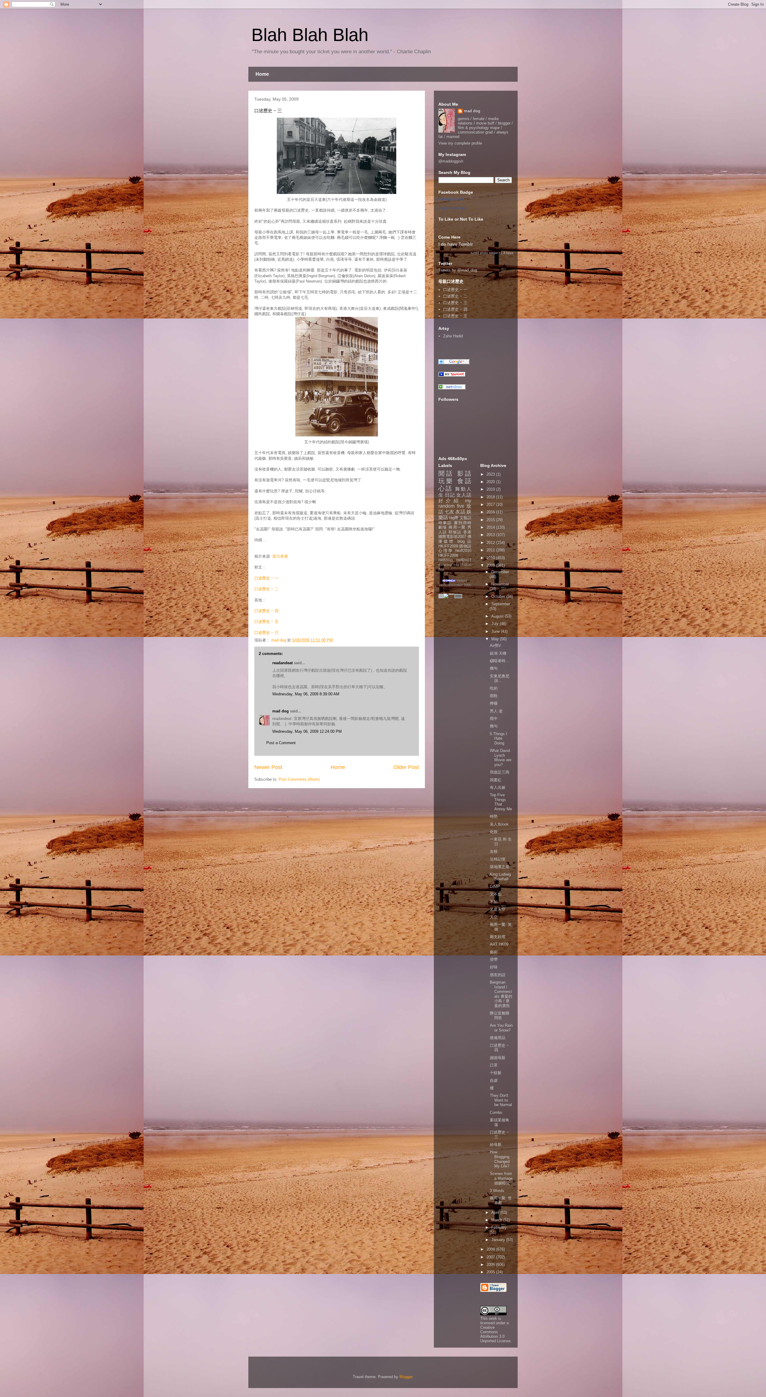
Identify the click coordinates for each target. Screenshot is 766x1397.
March (497, 1220)
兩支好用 (497, 937)
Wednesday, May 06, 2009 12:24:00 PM (307, 731)
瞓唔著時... (499, 661)
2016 (491, 512)
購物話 (465, 546)
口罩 (494, 1065)
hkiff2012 (463, 560)
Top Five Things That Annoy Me (501, 802)
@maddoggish (450, 161)
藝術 (494, 952)
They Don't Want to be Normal (501, 1100)
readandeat (282, 663)
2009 (491, 565)
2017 (491, 504)
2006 (491, 1264)
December (500, 572)
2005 (491, 1272)
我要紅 (495, 780)
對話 (441, 569)
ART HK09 (499, 944)
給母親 (495, 1144)
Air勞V (495, 645)
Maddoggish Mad (450, 199)
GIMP (495, 886)
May (495, 639)
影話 (464, 473)
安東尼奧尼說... (499, 678)
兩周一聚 (457, 527)
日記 (450, 494)
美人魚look (499, 824)
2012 (491, 542)
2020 (491, 482)
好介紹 (449, 500)
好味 (494, 967)
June (496, 631)
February (499, 1227)
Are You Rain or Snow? (501, 1027)
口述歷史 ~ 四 (266, 611)
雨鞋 (494, 696)
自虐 (494, 1080)
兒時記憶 (497, 859)
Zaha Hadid (453, 336)
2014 (491, 527)
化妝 (494, 831)
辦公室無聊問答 (499, 1015)
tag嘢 (453, 517)
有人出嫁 (497, 787)
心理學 (445, 550)
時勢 (494, 816)
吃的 (494, 688)
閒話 (446, 473)
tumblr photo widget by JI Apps (492, 252)
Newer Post (268, 767)
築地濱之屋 (499, 866)
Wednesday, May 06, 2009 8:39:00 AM (305, 694)
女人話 (463, 494)
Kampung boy (448, 564)
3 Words (497, 1190)
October (498, 596)
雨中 (494, 718)
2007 (491, 1257)
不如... (495, 902)
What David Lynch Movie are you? (500, 757)
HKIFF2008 (448, 555)
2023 (491, 474)
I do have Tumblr (455, 244)
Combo (496, 1112)
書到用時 (462, 523)
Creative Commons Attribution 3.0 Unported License (495, 1334)
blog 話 (464, 541)
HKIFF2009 (448, 546)
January (498, 1239)
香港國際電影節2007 (454, 534)
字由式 (465, 564)
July (495, 623)
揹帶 (494, 959)
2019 (491, 489)
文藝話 (465, 517)
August (498, 616)
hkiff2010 (463, 550)
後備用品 (497, 1037)
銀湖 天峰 (498, 653)
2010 (491, 558)
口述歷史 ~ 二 (266, 589)
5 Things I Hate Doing (498, 738)
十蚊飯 (495, 1072)
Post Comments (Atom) (299, 779)
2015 (491, 520)
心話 (445, 488)
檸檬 (494, 703)
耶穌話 (455, 532)
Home (262, 74)
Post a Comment (281, 743)
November (500, 584)
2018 (491, 497)
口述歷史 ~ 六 (267, 632)
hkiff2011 (445, 560)
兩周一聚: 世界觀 (501, 1200)
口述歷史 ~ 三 (455, 303)
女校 (494, 851)
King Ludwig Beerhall (500, 876)
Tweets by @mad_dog (457, 270)
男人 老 (496, 711)
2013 (491, 535)
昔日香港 (280, 556)
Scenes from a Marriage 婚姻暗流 (501, 1178)
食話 (464, 480)
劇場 (442, 527)
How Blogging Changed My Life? (500, 1159)
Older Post (406, 767)
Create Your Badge (452, 208)
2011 (491, 550)
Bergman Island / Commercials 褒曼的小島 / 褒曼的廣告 (501, 994)
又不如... (497, 894)
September (500, 604)
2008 (491, 1249)
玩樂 (446, 480)
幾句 (494, 668)
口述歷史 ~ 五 (266, 621)
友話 (460, 511)
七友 (450, 511)
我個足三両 (499, 772)
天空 (494, 917)
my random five (454, 503)
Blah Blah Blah (309, 35)
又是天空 (497, 909)
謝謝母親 (497, 1057)
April (495, 1212)
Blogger (405, 1377)
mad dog (280, 711)
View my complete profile (460, 143)
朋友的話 (497, 975)
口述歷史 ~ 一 (266, 578)
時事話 (445, 523)
